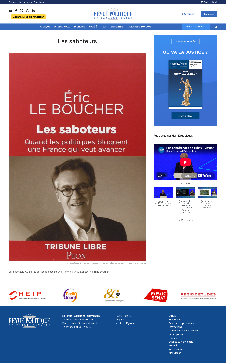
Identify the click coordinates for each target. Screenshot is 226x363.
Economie (79, 26)
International (62, 26)
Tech (103, 26)
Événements (117, 26)
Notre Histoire (123, 315)
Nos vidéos (175, 352)
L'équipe (119, 319)
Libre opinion (176, 334)
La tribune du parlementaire (184, 330)
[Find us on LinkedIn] (33, 11)
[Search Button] (216, 27)
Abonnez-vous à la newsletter (28, 16)
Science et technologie (181, 341)
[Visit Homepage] (113, 14)
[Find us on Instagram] (27, 11)
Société (93, 26)
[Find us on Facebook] (16, 11)
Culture (173, 315)
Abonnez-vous (25, 2)
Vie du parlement (178, 349)
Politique (45, 26)
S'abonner (209, 14)
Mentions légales (124, 323)
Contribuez (39, 2)
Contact (12, 2)
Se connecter (190, 14)
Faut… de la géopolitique (182, 323)
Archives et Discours (140, 26)
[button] (189, 183)
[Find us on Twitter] (21, 11)
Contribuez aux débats (196, 26)
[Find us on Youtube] (10, 11)
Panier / (210, 2)
